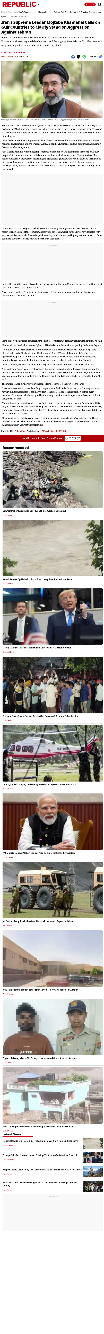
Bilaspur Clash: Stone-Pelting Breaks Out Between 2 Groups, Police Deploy (40, 716)
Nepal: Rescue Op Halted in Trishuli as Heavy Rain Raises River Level (37, 579)
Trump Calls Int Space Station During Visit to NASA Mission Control (37, 647)
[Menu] (98, 4)
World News (7, 56)
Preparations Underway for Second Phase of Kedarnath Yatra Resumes (42, 1169)
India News (7, 515)
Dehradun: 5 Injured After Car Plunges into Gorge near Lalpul (34, 511)
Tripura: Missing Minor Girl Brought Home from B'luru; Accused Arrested (40, 1058)
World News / (13, 12)
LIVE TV (91, 4)
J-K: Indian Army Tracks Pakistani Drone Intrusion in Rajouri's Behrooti (39, 921)
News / (4, 12)
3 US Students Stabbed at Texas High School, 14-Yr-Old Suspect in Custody (40, 989)
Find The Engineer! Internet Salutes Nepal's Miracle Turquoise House (38, 1126)
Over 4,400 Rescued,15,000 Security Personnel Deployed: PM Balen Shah (39, 784)
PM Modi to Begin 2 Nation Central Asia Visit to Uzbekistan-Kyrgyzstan (39, 853)
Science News (8, 652)
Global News (8, 1131)
